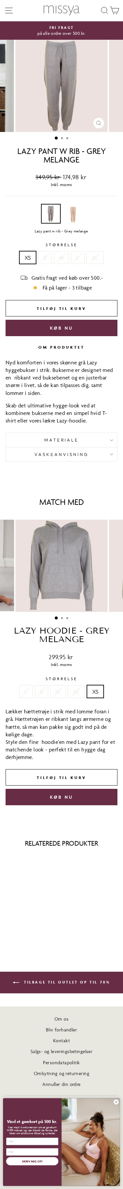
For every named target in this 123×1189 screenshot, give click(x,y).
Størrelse (61, 244)
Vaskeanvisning (61, 454)
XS (28, 257)
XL (95, 257)
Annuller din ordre (61, 1084)
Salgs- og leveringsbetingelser (61, 1051)
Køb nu (61, 328)
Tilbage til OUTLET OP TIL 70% (66, 982)
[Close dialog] (116, 1102)
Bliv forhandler (61, 1029)
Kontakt (61, 1040)
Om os (61, 1019)
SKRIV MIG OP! (32, 1161)
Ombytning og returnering (61, 1073)
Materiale (61, 440)
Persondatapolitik (61, 1062)
